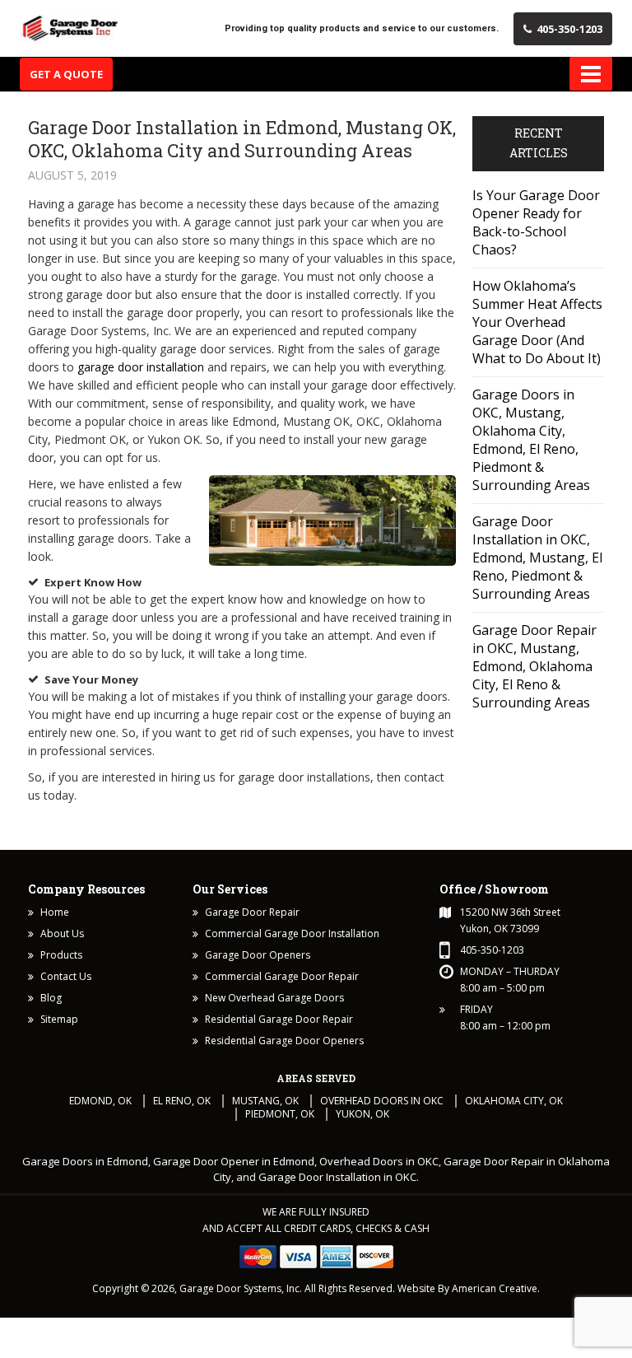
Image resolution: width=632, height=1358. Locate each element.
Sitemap (59, 1019)
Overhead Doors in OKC (382, 1101)
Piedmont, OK (279, 1114)
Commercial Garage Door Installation (292, 933)
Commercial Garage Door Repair (282, 976)
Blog (51, 998)
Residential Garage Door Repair (279, 1019)
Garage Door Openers (257, 955)
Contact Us (65, 976)
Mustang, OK (265, 1101)
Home (54, 912)
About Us (62, 933)
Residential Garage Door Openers (284, 1041)
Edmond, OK (100, 1101)
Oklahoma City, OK (514, 1101)
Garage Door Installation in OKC (337, 1176)
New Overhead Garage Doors (274, 998)
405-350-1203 (569, 28)
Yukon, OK (362, 1114)
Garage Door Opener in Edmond (233, 1161)
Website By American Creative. (468, 1288)
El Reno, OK (182, 1101)
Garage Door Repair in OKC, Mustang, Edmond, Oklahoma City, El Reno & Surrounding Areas (534, 666)
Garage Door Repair (252, 912)
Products (61, 955)
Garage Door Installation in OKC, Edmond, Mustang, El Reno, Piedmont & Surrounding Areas (537, 557)
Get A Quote (66, 74)
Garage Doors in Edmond (85, 1161)
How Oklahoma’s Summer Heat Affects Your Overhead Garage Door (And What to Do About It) (537, 322)
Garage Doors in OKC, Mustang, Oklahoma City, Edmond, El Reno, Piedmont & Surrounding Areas (531, 439)
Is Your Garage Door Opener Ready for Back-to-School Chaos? (536, 222)
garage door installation (140, 367)
